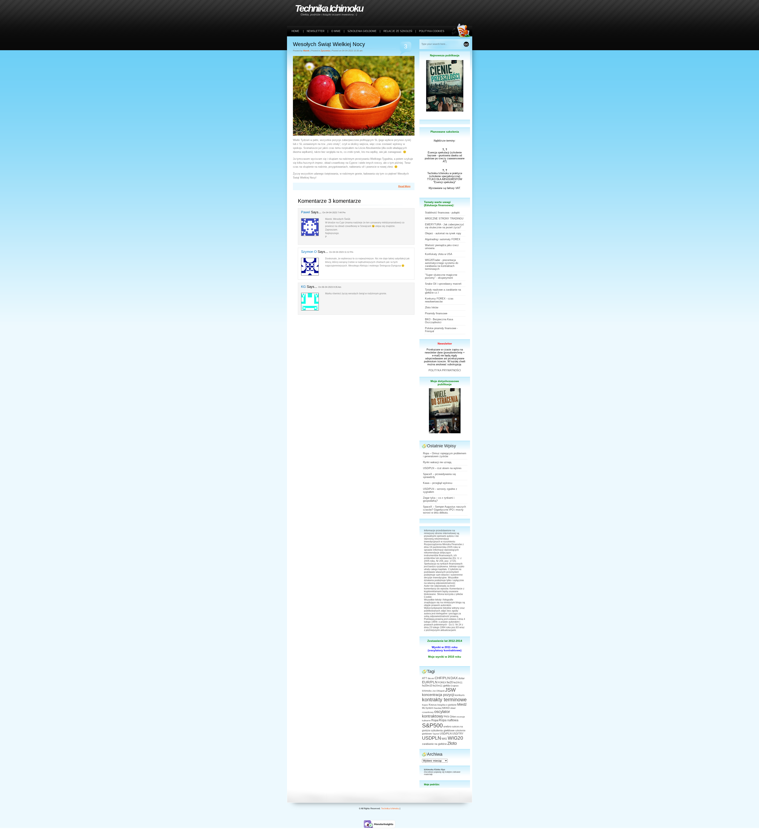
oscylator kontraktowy (436, 713)
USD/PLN (446, 733)
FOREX (442, 682)
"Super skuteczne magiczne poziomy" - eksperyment (441, 276)
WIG (444, 738)
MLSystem (427, 708)
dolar (461, 678)
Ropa (434, 720)
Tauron (435, 734)
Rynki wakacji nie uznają (437, 462)
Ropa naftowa (448, 720)
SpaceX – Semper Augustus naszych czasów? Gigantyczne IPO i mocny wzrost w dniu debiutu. (444, 509)
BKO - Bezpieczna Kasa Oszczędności (439, 321)
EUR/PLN (429, 682)
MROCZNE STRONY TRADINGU (444, 218)
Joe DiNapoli (438, 691)
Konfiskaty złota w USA (438, 254)
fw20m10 (427, 685)
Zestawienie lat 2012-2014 (444, 640)
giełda (446, 685)
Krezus (433, 704)
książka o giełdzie (447, 704)
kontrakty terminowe (444, 699)
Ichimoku (427, 690)
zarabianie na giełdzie (434, 744)
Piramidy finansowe (436, 313)
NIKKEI (446, 708)
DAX (454, 678)
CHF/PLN (442, 678)
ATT (424, 678)
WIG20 (455, 738)
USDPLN (431, 738)
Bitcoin (431, 678)
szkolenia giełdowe (443, 730)
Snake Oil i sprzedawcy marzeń (443, 283)
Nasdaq (437, 708)
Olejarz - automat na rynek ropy (443, 233)
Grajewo (454, 686)
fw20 (450, 682)
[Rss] (462, 8)
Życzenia (325, 50)
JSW (450, 690)
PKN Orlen (450, 716)
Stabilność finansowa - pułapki (442, 212)
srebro (447, 726)
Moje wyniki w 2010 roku (444, 656)
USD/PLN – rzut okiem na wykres (442, 468)
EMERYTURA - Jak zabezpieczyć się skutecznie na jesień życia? (444, 226)
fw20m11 (438, 685)
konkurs (459, 695)
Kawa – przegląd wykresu (437, 483)
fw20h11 (458, 682)
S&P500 (432, 725)
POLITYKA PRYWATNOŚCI (445, 370)
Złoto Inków (431, 307)
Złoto (452, 743)
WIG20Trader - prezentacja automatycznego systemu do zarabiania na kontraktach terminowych (441, 264)
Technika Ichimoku (329, 8)
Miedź (462, 704)
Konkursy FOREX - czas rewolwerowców (439, 300)
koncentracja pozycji (438, 695)
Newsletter (445, 343)
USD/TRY (458, 733)
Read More (404, 186)
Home (295, 31)
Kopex (425, 705)
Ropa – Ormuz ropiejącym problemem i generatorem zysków (444, 455)
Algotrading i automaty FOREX (442, 239)
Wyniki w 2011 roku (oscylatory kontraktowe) (445, 649)
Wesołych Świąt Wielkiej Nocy (329, 44)
